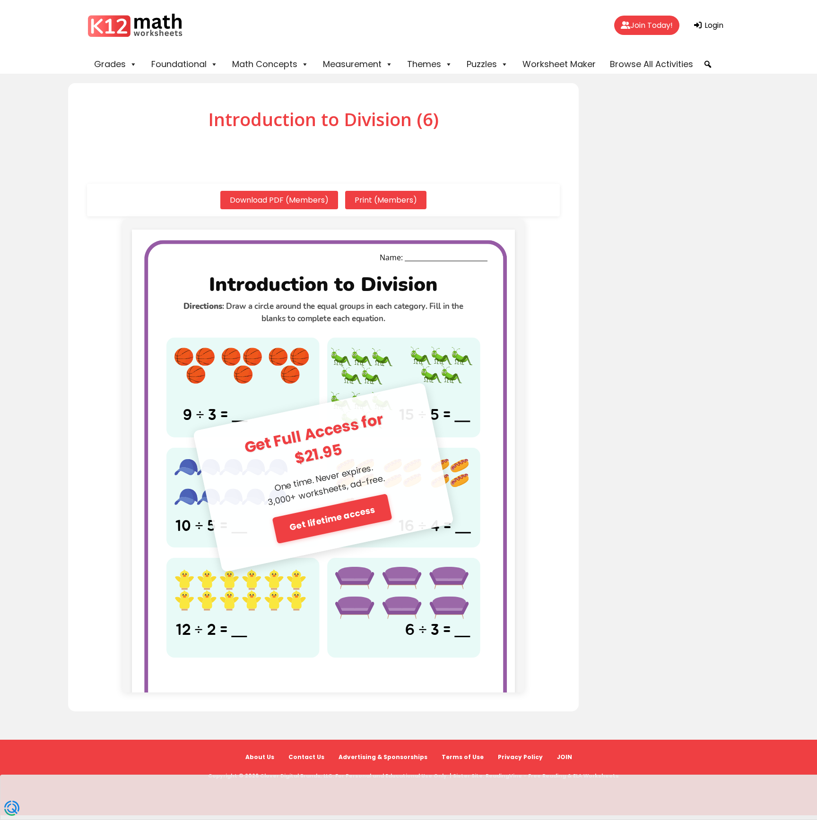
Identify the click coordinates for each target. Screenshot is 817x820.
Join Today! (651, 25)
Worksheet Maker (559, 64)
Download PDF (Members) (279, 200)
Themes (424, 64)
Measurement (352, 64)
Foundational (179, 64)
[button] (707, 64)
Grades (110, 64)
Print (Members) (386, 200)
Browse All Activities (651, 64)
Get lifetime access (332, 518)
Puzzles (482, 64)
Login (713, 25)
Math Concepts (264, 64)
